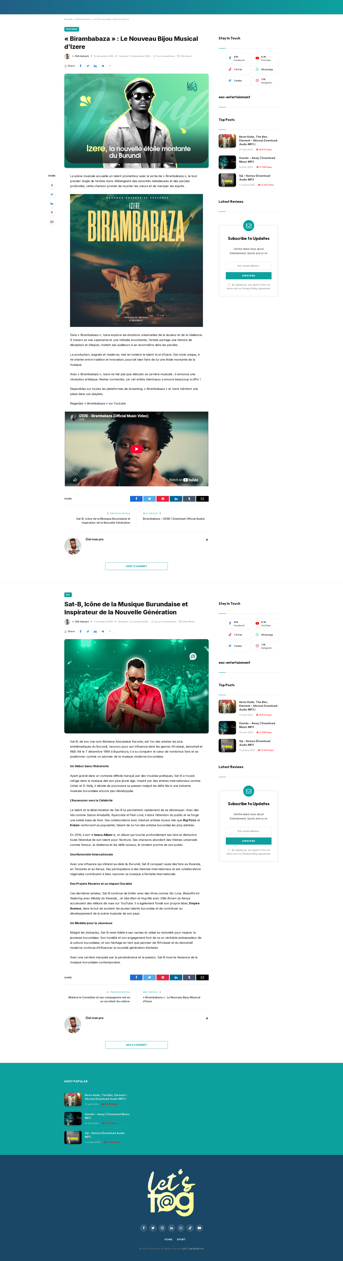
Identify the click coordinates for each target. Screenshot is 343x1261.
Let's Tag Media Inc (193, 1248)
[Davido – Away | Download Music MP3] (227, 162)
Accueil (68, 19)
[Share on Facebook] (80, 66)
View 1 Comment (136, 566)
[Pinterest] (51, 212)
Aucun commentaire (165, 621)
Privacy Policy (250, 288)
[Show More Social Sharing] (110, 66)
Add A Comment (136, 1044)
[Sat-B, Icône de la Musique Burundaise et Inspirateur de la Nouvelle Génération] (136, 686)
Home (168, 1239)
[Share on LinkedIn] (95, 66)
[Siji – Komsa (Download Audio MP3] (227, 180)
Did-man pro (82, 56)
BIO (68, 594)
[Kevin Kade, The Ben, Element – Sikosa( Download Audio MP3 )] (227, 141)
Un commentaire (166, 56)
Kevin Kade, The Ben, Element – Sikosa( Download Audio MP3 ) (258, 140)
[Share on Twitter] (88, 66)
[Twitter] (51, 194)
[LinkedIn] (51, 203)
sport (181, 1239)
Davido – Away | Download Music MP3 (257, 159)
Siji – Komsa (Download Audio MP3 (254, 177)
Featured (71, 29)
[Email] (51, 221)
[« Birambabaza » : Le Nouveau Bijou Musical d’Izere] (136, 121)
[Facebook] (51, 185)
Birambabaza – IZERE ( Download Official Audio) (174, 518)
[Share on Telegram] (102, 66)
